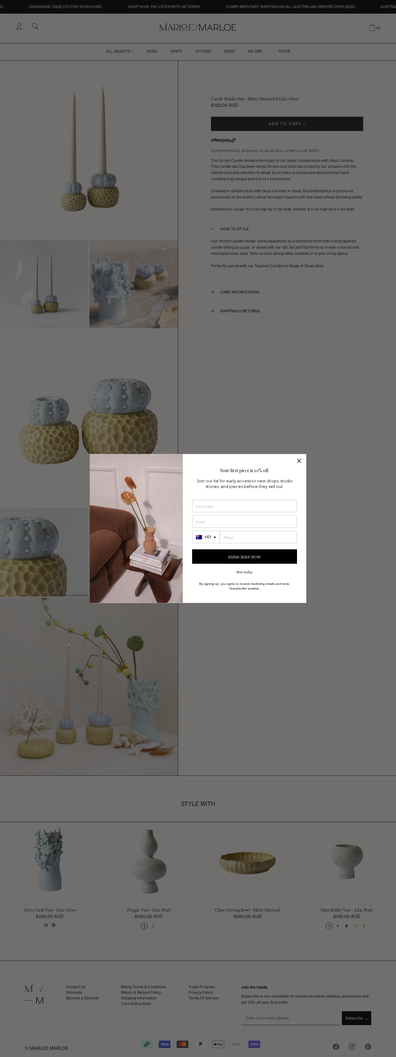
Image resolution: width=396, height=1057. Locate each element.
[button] (299, 461)
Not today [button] (244, 572)
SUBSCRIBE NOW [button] (244, 556)
